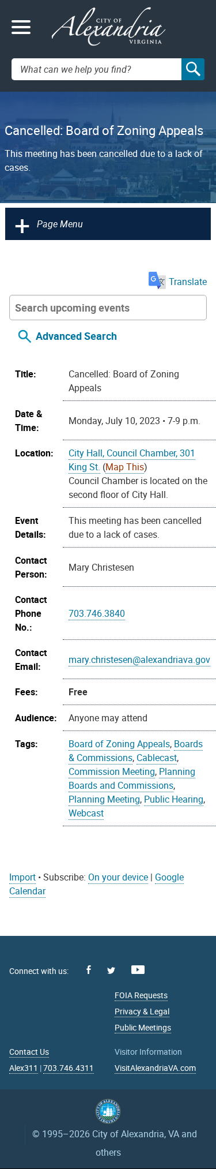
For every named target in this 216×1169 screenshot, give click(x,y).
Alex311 (23, 1067)
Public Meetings (143, 1027)
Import (22, 877)
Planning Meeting (104, 799)
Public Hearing (173, 799)
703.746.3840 (97, 613)
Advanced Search (76, 336)
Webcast (86, 813)
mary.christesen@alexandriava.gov (139, 659)
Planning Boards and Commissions (132, 778)
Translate (188, 281)
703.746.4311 (68, 1067)
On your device (118, 877)
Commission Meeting (112, 771)
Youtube (138, 969)
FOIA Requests (141, 995)
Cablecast (157, 757)
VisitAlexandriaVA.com (155, 1067)
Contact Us (29, 1051)
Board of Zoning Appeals (119, 743)
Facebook (88, 969)
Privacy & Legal (142, 1011)
